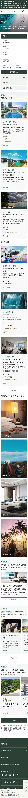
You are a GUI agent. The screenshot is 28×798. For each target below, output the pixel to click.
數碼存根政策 (12, 795)
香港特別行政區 (8, 782)
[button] (7, 436)
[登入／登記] (26, 11)
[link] (14, 577)
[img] (26, 1)
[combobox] (14, 42)
